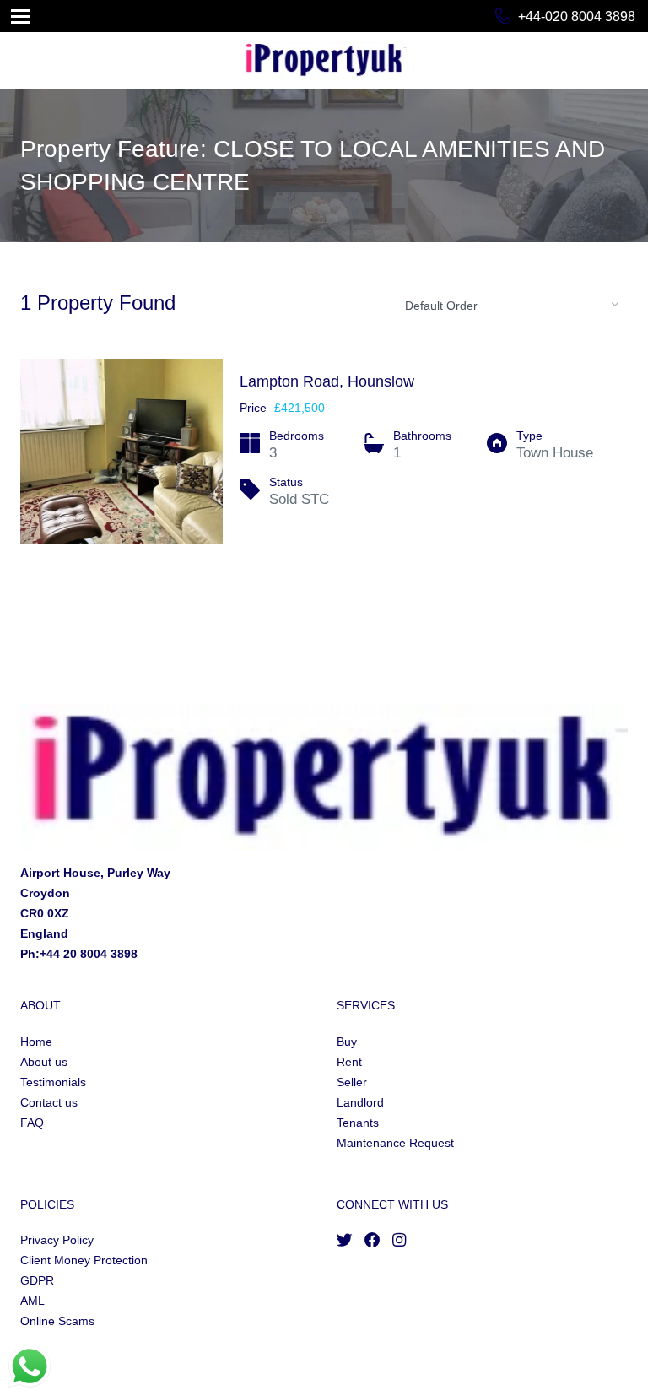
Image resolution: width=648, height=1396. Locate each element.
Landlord (360, 1102)
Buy (347, 1041)
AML (32, 1300)
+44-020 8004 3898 (576, 16)
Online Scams (57, 1321)
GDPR (37, 1280)
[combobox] (510, 304)
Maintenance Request (395, 1143)
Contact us (49, 1102)
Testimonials (53, 1082)
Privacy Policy (57, 1240)
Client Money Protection (84, 1260)
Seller (352, 1082)
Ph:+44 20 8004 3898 (79, 953)
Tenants (358, 1122)
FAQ (32, 1122)
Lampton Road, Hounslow (327, 381)
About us (44, 1062)
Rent (349, 1062)
